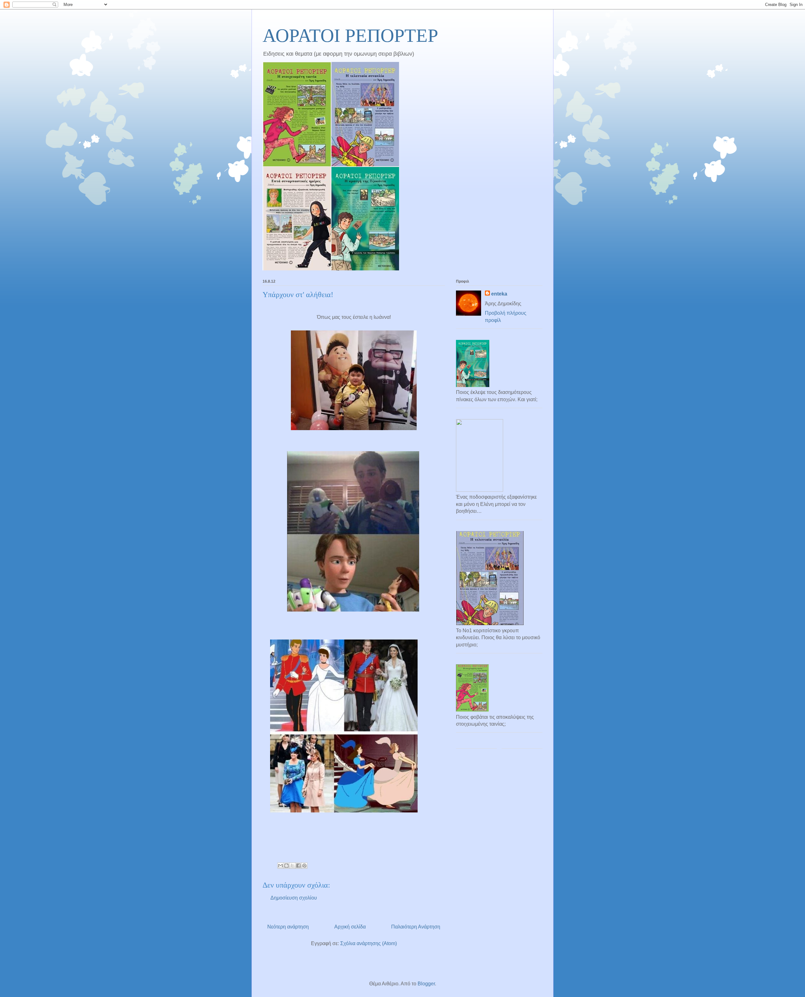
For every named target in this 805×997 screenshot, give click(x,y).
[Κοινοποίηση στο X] (292, 865)
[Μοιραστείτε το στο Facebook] (298, 865)
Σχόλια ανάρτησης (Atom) (368, 943)
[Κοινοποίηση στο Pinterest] (304, 865)
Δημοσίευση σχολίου (293, 897)
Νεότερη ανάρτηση (288, 926)
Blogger (426, 983)
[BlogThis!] (286, 865)
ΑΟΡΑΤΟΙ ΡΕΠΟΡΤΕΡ (350, 35)
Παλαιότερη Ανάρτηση (415, 926)
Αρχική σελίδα (350, 926)
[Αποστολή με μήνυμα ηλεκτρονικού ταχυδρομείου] (280, 865)
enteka (499, 293)
